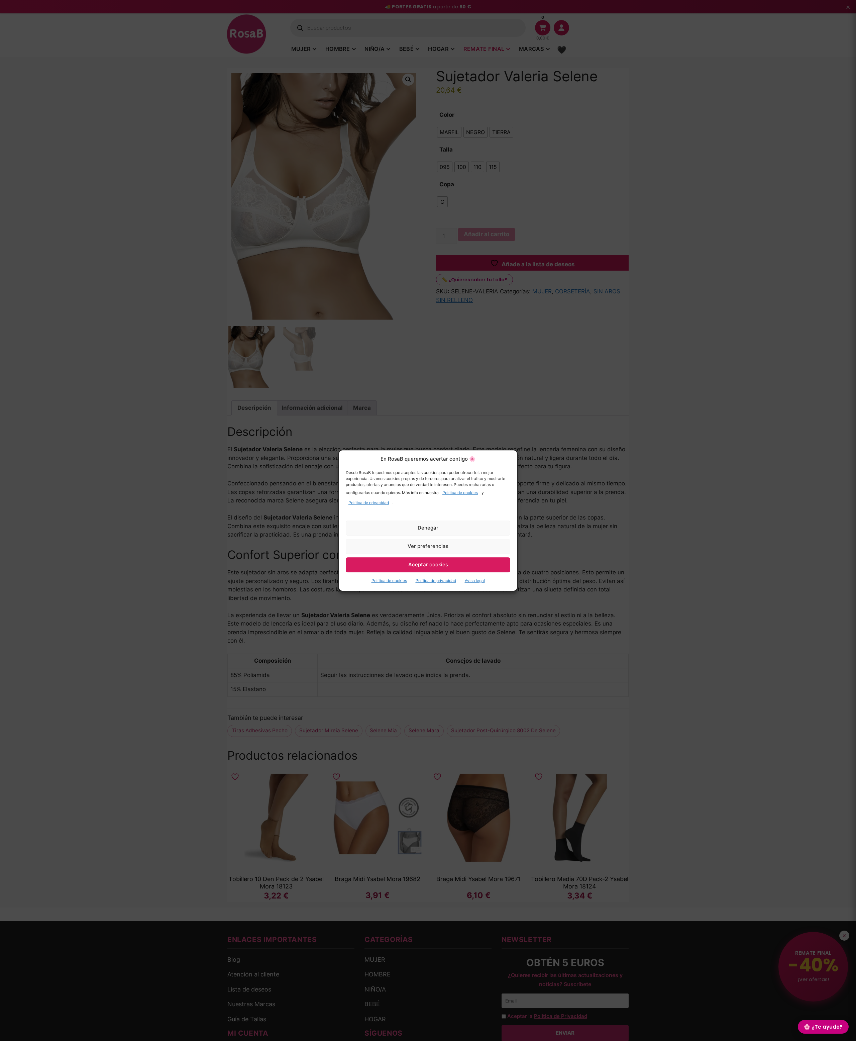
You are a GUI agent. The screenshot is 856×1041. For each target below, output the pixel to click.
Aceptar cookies (428, 564)
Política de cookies (460, 492)
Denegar (428, 528)
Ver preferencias (428, 546)
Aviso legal (475, 580)
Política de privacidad (368, 502)
